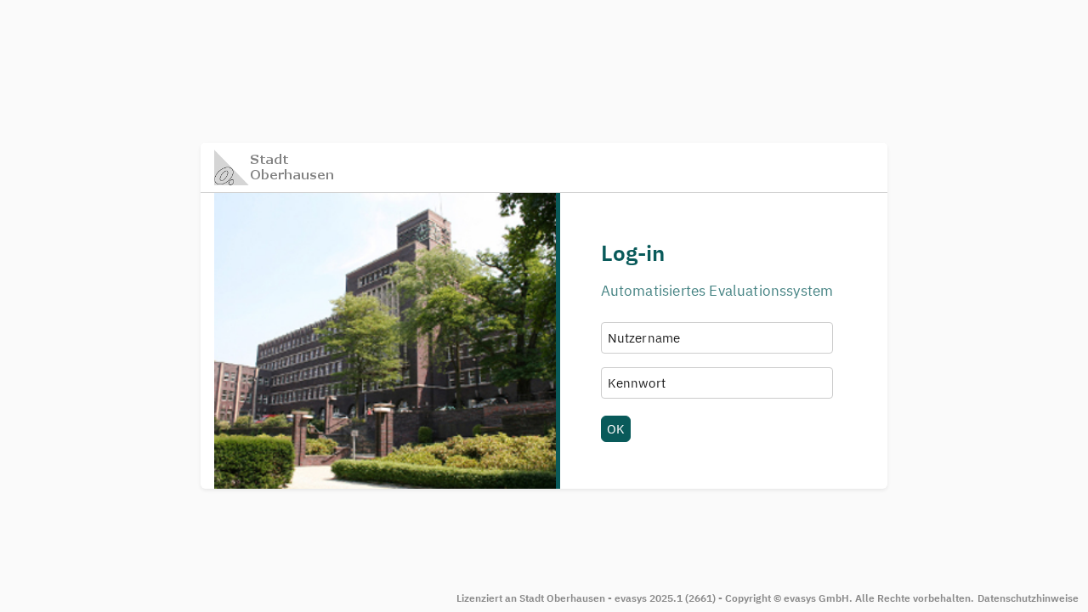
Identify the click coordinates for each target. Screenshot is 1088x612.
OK (616, 428)
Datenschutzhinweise (1028, 598)
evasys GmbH (816, 598)
